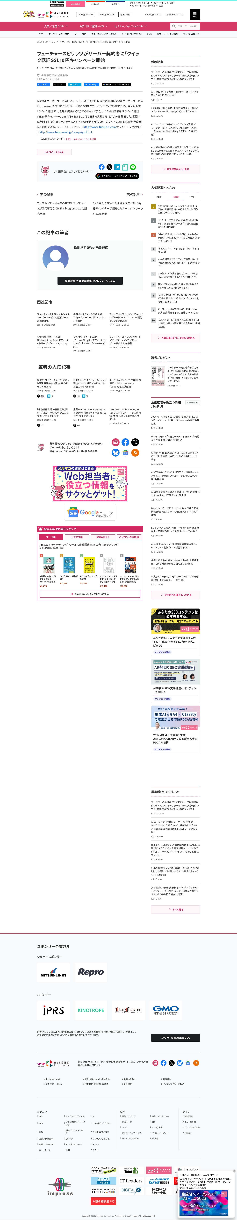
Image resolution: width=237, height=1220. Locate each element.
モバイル (96, 1144)
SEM (68, 1149)
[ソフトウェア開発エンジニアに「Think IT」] (131, 1172)
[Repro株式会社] (91, 972)
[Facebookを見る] (163, 1063)
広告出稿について (175, 14)
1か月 (192, 197)
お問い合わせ (130, 1079)
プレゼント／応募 (192, 1127)
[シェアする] (102, 167)
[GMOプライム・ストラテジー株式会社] (166, 1010)
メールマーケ (44, 1149)
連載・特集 (125, 14)
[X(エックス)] (135, 442)
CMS (149, 34)
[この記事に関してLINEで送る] (133, 167)
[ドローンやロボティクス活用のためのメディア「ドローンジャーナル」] (159, 1192)
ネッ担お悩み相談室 (86, 451)
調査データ (127, 1121)
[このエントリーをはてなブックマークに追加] (117, 167)
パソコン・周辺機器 (129, 537)
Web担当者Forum (53, 14)
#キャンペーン (81, 139)
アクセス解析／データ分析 (103, 34)
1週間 (175, 197)
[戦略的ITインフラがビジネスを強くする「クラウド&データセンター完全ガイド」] (103, 1172)
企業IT (132, 3)
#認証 (93, 139)
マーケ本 (51, 537)
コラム (124, 1127)
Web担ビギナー (86, 14)
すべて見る (177, 909)
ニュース (55, 42)
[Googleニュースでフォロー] (188, 1063)
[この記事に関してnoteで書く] (125, 167)
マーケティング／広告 (59, 34)
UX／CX (69, 1138)
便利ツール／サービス (132, 1132)
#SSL (69, 139)
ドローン (143, 6)
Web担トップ (42, 42)
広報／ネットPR (46, 1144)
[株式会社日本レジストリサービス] (53, 1010)
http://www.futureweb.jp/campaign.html (65, 132)
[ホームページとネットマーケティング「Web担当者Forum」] (159, 1172)
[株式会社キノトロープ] (91, 1010)
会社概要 (128, 1084)
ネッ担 (72, 451)
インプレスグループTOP (173, 1084)
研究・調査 (169, 3)
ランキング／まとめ (130, 1138)
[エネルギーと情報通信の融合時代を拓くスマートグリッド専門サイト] (159, 1182)
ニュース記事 (190, 1121)
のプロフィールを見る (90, 280)
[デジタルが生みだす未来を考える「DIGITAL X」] (131, 1192)
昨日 (159, 197)
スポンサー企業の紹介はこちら (175, 1037)
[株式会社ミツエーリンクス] (53, 972)
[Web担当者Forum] (53, 1065)
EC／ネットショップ (74, 1144)
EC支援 (159, 6)
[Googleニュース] (125, 453)
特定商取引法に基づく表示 (96, 1084)
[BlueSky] (116, 453)
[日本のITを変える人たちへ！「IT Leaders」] (131, 1182)
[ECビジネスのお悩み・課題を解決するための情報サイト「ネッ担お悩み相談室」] (103, 1203)
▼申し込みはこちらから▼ (193, 1188)
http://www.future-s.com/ (100, 127)
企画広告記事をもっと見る (178, 594)
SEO (41, 34)
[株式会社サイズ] (128, 1010)
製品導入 (115, 4)
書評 (154, 1121)
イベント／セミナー (160, 1132)
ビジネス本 (77, 537)
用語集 (188, 1132)
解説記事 (189, 1116)
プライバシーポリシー (55, 1084)
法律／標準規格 (46, 1138)
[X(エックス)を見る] (172, 1063)
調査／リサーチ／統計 (167, 34)
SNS (84, 34)
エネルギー (134, 6)
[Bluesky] (180, 1063)
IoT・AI (149, 3)
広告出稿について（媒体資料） (98, 1079)
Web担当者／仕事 (192, 34)
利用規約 (167, 1079)
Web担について (154, 14)
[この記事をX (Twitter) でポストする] (109, 167)
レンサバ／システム (101, 1138)
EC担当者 (95, 4)
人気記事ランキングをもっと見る (177, 337)
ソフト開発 (140, 3)
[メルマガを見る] (155, 1063)
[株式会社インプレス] (60, 1187)
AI (75, 34)
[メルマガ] (116, 442)
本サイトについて (53, 1079)
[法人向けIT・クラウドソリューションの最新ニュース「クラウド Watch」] (103, 1182)
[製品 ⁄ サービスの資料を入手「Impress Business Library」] (103, 1192)
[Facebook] (125, 442)
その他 (95, 1149)
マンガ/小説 (157, 1127)
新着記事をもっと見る (178, 169)
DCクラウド (159, 3)
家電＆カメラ (102, 537)
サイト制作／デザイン (132, 34)
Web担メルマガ (107, 14)
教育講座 (151, 6)
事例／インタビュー (160, 1116)
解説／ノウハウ (128, 1116)
